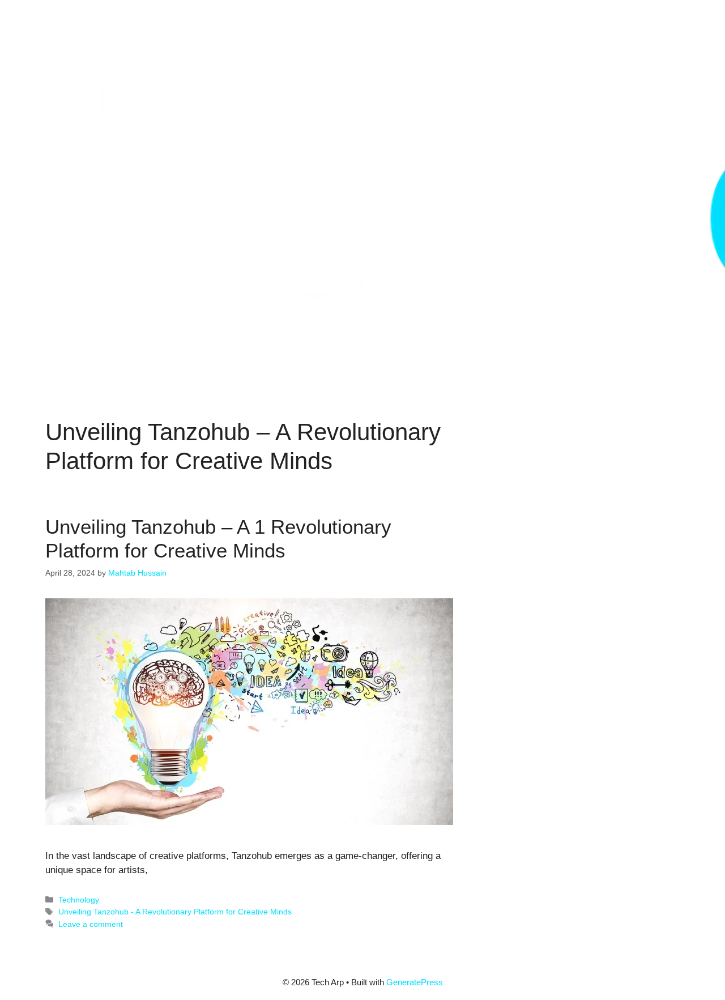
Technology (78, 899)
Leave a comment (90, 924)
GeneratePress (414, 982)
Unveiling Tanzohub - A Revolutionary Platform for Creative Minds (175, 911)
